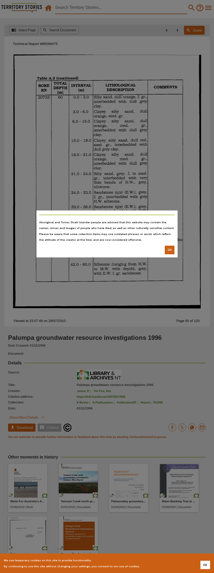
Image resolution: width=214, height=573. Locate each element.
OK (170, 250)
